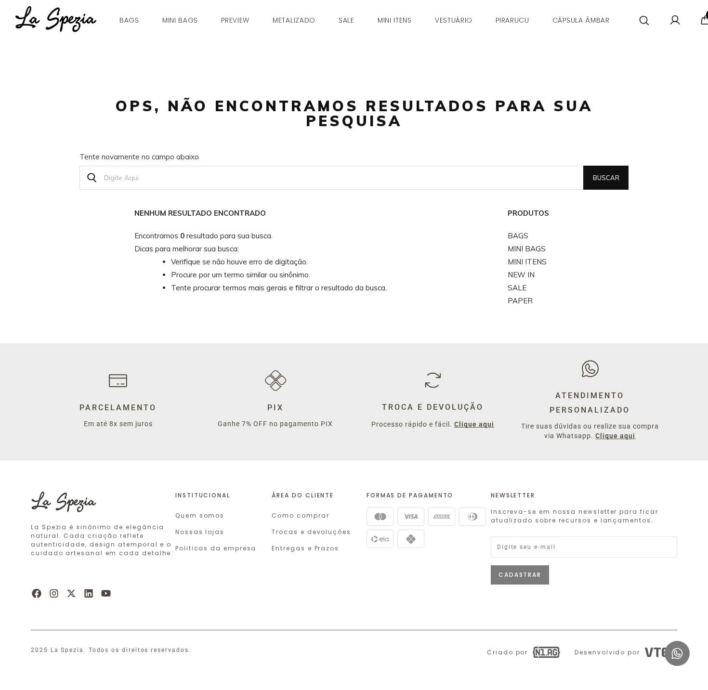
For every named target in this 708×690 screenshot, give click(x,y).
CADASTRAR (519, 575)
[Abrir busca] (644, 20)
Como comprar (300, 515)
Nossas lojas (199, 532)
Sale (346, 20)
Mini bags (180, 20)
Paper (520, 300)
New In (521, 274)
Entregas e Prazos (305, 548)
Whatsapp (677, 645)
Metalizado (294, 20)
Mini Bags (527, 248)
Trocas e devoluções (311, 532)
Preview (235, 20)
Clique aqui (474, 424)
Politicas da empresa (215, 548)
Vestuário (453, 20)
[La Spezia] (55, 26)
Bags (129, 20)
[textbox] (354, 178)
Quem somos (199, 515)
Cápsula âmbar (581, 20)
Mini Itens (527, 261)
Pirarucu (512, 20)
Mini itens (395, 20)
